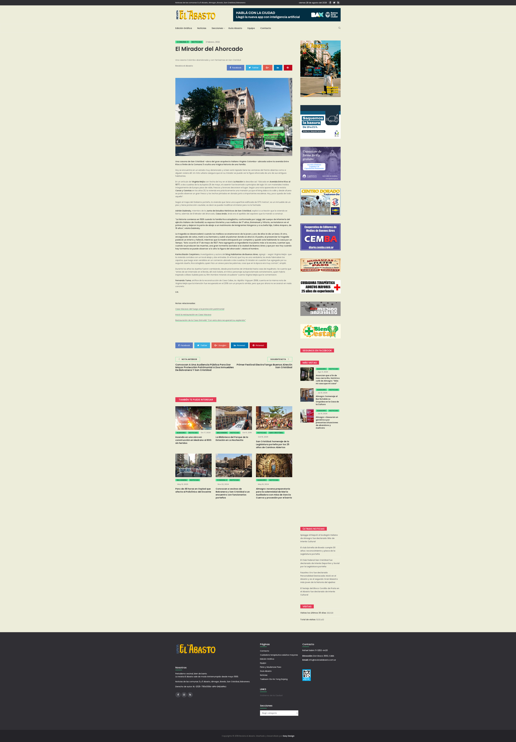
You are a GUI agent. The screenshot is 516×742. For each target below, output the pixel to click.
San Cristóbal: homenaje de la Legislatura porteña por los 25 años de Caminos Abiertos (272, 444)
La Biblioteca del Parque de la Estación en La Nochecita (232, 439)
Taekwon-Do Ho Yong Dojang (274, 679)
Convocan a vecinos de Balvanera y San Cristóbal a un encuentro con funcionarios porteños (233, 493)
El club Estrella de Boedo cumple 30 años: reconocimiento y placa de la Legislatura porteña (317, 550)
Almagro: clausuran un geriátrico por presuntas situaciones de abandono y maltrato (327, 422)
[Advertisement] (320, 478)
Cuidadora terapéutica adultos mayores (279, 655)
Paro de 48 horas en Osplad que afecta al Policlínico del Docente (193, 490)
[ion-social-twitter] (334, 2)
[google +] (267, 67)
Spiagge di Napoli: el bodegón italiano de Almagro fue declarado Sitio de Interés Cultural (319, 538)
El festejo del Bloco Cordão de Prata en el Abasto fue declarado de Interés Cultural (319, 591)
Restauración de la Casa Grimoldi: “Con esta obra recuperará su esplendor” (210, 320)
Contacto (265, 28)
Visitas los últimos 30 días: (313, 612)
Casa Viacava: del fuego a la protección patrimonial (199, 309)
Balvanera (222, 433)
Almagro (181, 433)
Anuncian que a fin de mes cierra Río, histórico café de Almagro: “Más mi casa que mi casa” (328, 379)
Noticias (201, 28)
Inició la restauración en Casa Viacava (193, 314)
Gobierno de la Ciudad (271, 695)
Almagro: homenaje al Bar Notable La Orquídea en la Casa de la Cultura (327, 400)
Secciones (217, 28)
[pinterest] (288, 67)
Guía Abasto (235, 28)
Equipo (251, 28)
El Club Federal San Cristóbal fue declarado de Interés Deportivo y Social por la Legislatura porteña (320, 563)
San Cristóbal (276, 433)
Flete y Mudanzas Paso (270, 667)
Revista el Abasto (184, 65)
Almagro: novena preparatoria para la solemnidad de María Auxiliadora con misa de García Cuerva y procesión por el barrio (274, 493)
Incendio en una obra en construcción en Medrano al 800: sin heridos (193, 440)
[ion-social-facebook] (330, 2)
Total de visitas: (308, 619)
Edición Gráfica (183, 28)
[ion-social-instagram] (184, 694)
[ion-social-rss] (338, 2)
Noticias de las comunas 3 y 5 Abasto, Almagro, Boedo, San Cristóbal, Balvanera (210, 2)
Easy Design (288, 736)
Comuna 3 (182, 42)
